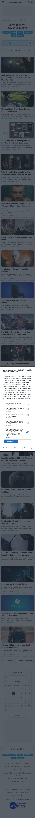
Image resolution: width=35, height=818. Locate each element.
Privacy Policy (28, 448)
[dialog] (17, 409)
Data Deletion (7, 448)
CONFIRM (10, 441)
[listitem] (17, 404)
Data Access (17, 448)
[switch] (27, 409)
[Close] (31, 370)
